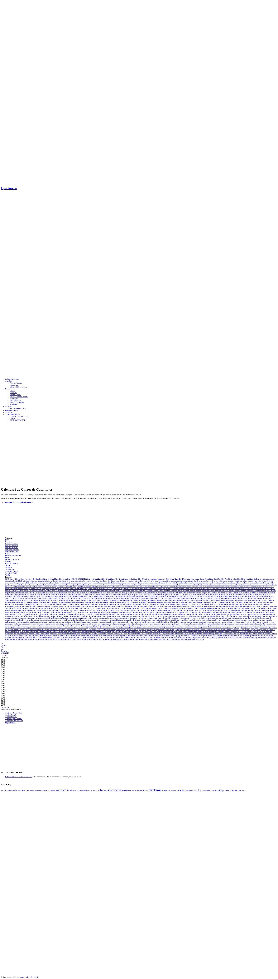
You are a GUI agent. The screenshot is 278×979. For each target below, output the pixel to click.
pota (12, 624)
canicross (102, 589)
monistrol (250, 614)
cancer (69, 589)
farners (203, 602)
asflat (36, 583)
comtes (194, 593)
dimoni (183, 598)
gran (230, 604)
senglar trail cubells (12, 630)
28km (121, 579)
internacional (24, 608)
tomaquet (262, 632)
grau (30, 606)
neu (145, 618)
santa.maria (166, 628)
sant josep (115, 628)
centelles (105, 591)
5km (215, 579)
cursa (146, 595)
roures (224, 626)
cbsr (68, 591)
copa (224, 593)
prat (20, 624)
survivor (56, 632)
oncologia (47, 620)
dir (187, 598)
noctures (176, 618)
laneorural (30, 610)
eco (23, 600)
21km (95, 579)
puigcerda (118, 624)
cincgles (273, 591)
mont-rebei (271, 614)
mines (123, 614)
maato (7, 612)
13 (49, 579)
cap (112, 589)
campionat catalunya (23, 589)
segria (255, 628)
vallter (150, 637)
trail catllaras (99, 634)
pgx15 (144, 622)
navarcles (81, 618)
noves (227, 618)
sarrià (208, 628)
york (198, 639)
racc (236, 624)
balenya (146, 583)
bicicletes (134, 585)
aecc (36, 581)
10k (33, 579)
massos (250, 612)
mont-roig (17, 616)
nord (200, 618)
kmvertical (143, 608)
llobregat (164, 610)
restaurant (40, 626)
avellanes (78, 583)
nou (216, 618)
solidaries (203, 630)
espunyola (62, 602)
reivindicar (18, 626)
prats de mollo (27, 624)
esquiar (78, 602)
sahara (34, 628)
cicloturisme (242, 591)
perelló (104, 622)
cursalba (102, 596)
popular (253, 622)
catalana (267, 589)
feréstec (246, 602)
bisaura (161, 585)
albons (89, 581)
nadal (48, 618)
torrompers (24, 634)
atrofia (68, 583)
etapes (124, 602)
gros (42, 606)
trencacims (65, 636)
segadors (235, 628)
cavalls (49, 591)
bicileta (140, 585)
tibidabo (224, 632)
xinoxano (169, 639)
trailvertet (245, 634)
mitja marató (158, 614)
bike (150, 585)
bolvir (205, 585)
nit (169, 618)
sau (216, 628)
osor (110, 620)
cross (119, 595)
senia (27, 630)
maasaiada (266, 610)
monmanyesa (258, 614)
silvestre (110, 630)
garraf (140, 604)
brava (260, 585)
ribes (68, 626)
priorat (91, 624)
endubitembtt (138, 600)
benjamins (59, 585)
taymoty (119, 632)
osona (106, 620)
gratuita (19, 606)
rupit (263, 626)
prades (16, 624)
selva (270, 628)
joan (89, 608)
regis (7, 626)
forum (70, 604)
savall (220, 628)
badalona (101, 583)
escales (229, 600)
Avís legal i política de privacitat (28, 977)
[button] (11, 709)
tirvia (242, 632)
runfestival (241, 626)
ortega (102, 620)
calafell (94, 587)
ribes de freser (75, 626)
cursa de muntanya (221, 595)
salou (49, 628)
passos (250, 620)
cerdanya (127, 591)
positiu (7, 624)
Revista (7, 389)
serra (56, 630)
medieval (29, 614)
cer (123, 591)
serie (48, 630)
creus (65, 595)
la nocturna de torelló (212, 608)
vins (78, 639)
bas (243, 583)
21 (92, 579)
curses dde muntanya (168, 596)
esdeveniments (242, 600)
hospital (161, 606)
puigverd (134, 624)
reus (48, 626)
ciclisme (193, 591)
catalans (272, 589)
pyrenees (145, 624)
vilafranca (14, 639)
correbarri (246, 593)
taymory (113, 632)
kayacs (124, 608)
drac (261, 598)
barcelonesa (204, 583)
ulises (210, 636)
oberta (245, 618)
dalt (69, 598)
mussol (23, 618)
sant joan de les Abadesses (102, 628)
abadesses (263, 579)
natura (71, 618)
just (120, 608)
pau (260, 620)
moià (179, 614)
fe (220, 602)
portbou (268, 622)
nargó (61, 618)
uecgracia (204, 636)
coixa (87, 593)
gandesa (123, 604)
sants (195, 628)
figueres (270, 602)
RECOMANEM (15, 400)
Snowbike (8, 567)
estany (94, 602)
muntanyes (267, 616)
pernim (114, 622)
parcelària (192, 620)
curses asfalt (144, 596)
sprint (15, 632)
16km (65, 579)
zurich (202, 639)
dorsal (69, 790)
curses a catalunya (133, 596)
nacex (38, 618)
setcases (82, 630)
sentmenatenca (41, 630)
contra (220, 593)
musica (12, 618)
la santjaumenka (255, 608)
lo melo (221, 610)
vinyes (86, 639)
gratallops (8, 606)
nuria (231, 618)
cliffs (56, 593)
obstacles (256, 618)
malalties (13, 612)
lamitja (24, 610)
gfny (194, 604)
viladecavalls (271, 637)
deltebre (109, 598)
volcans (101, 639)
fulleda (101, 604)
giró (197, 604)
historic (118, 606)
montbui (46, 616)
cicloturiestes (233, 591)
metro (88, 614)
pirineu (167, 622)
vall (96, 637)
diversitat (234, 598)
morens (185, 616)
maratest (40, 612)
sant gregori (89, 628)
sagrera (29, 628)
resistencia (33, 626)
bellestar (28, 585)
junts (117, 608)
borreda (230, 585)
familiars (189, 602)
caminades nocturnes (232, 587)
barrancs (220, 583)
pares (220, 620)
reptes (27, 626)
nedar (119, 618)
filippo (7, 604)
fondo (37, 604)
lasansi (44, 610)
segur (259, 628)
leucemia (69, 610)
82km (235, 579)
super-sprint (41, 632)
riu (106, 626)
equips (208, 600)
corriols (32, 595)
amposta (178, 581)
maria (110, 612)
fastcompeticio (214, 602)
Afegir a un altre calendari (14, 721)
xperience (178, 639)
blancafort (176, 585)
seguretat (264, 628)
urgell (50, 637)
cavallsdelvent (57, 591)
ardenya (261, 581)
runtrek (258, 626)
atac (53, 583)
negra (123, 618)
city (28, 593)
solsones (247, 630)
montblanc (39, 616)
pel (46, 622)
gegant (178, 604)
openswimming (73, 620)
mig (102, 614)
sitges (124, 630)
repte (23, 626)
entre (158, 600)
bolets (200, 585)
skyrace (142, 630)
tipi (228, 632)
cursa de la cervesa (182, 595)
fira (22, 604)
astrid (43, 583)
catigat (21, 591)
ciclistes (216, 591)
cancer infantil (77, 589)
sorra (267, 630)
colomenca (139, 593)
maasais (272, 610)
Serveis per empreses (12, 414)
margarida (104, 612)
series (52, 630)
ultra (232, 636)
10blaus (22, 579)
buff (36, 587)
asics (39, 583)
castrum (261, 589)
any (223, 581)
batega (267, 583)
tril (97, 636)
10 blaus (10, 579)
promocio (97, 624)
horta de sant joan (141, 606)
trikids (94, 636)
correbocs (253, 593)
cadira (89, 587)
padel (116, 620)
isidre (72, 608)
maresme (97, 612)
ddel (87, 598)
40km (167, 579)
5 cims (202, 579)
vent (181, 637)
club (59, 593)
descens (118, 598)
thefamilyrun (213, 632)
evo (128, 602)
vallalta (101, 637)
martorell (156, 612)
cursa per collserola (48, 596)
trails (232, 634)
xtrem (194, 639)
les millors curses (60, 610)
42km (172, 579)
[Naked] (139, 375)
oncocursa (40, 620)
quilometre (204, 624)
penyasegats (87, 622)
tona (271, 632)
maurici (15, 614)
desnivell (124, 598)
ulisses (214, 636)
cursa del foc (241, 595)
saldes (38, 628)
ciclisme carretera (202, 591)
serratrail (69, 630)
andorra (198, 581)
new (152, 618)
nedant (114, 618)
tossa (59, 634)
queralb (183, 624)
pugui (109, 624)
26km (116, 579)
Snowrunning (10, 569)
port (263, 622)
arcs (256, 581)
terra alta (156, 632)
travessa (274, 634)
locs (230, 610)
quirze (232, 624)
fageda (166, 602)
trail (85, 634)
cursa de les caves (195, 595)
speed (273, 630)
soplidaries (254, 630)
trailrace (203, 634)
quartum (169, 624)
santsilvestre (201, 628)
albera (84, 581)
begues (12, 585)
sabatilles (204, 790)
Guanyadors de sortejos (18, 408)
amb (149, 581)
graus (34, 606)
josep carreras (103, 608)
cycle (44, 598)
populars (259, 622)
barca (183, 583)
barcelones (196, 583)
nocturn (182, 618)
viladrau (8, 639)
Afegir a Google (10, 715)
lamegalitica (17, 610)
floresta (30, 604)
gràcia (220, 604)
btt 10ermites (17, 587)
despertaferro (145, 598)
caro (164, 589)
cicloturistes (259, 591)
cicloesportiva (224, 591)
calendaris (163, 587)
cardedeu (134, 589)
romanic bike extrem (188, 626)
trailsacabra (238, 634)
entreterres (180, 600)
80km (230, 579)
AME (153, 581)
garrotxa (163, 604)
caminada (213, 587)
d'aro (63, 598)
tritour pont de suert (160, 636)
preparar (73, 624)
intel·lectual (15, 608)
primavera (79, 624)
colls (105, 593)
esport (21, 602)
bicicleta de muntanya (123, 585)
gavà (168, 604)
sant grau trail (80, 628)
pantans (158, 620)
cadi (85, 587)
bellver (45, 585)
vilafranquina (23, 639)
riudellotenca (131, 626)
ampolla (172, 581)
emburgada (109, 600)
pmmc (209, 622)
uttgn (75, 637)
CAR (129, 589)
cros (107, 595)
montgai (52, 616)
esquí (74, 602)
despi (152, 598)
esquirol (84, 602)
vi (228, 637)
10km (37, 579)
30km (135, 579)
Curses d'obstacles (11, 546)
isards (65, 608)
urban (30, 637)
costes (55, 595)
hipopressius (110, 606)
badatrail (108, 583)
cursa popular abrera (76, 596)
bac (90, 583)
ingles (258, 606)
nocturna (188, 618)
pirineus (172, 622)
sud (31, 632)
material (137, 790)
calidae (169, 587)
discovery (209, 598)
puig (113, 624)
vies (253, 637)
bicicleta (113, 585)
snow (164, 630)
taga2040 (74, 632)
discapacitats (201, 598)
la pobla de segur (226, 608)
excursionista (134, 602)
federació (228, 602)
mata (254, 612)
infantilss (243, 606)
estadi (89, 602)
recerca (268, 624)
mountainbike (216, 616)
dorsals (74, 790)
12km (45, 579)
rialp (60, 626)
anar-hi (192, 581)
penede (50, 622)
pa (113, 620)
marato (52, 612)
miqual (127, 614)
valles (120, 637)
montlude (84, 616)
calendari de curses (142, 587)
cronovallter (97, 595)
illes (204, 606)
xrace (184, 639)
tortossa (43, 634)
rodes (167, 626)
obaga (240, 618)
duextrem (14, 600)
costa (51, 595)
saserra (212, 628)
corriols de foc (40, 595)
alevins (108, 581)
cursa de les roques (208, 595)
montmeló (98, 616)
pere (100, 622)
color (145, 593)
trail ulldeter (176, 634)
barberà (171, 583)
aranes (240, 581)
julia (109, 608)
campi (7, 589)
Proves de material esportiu (19, 397)
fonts (44, 604)
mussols (29, 618)
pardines (209, 620)
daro (77, 598)
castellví (255, 589)
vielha (245, 637)
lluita (205, 610)
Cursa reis (86, 596)
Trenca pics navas (46, 636)
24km (108, 579)
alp (129, 581)
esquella (69, 602)
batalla (262, 583)
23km (103, 579)
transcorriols (267, 634)
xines (161, 639)
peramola (95, 622)
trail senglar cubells (165, 634)
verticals (221, 637)
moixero (184, 614)
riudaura (124, 626)
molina (206, 614)
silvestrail (103, 630)
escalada (224, 600)
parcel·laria (185, 620)
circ (11, 593)
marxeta (199, 612)
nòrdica (205, 618)
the (199, 632)
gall (118, 604)
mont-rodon (9, 616)
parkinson (228, 620)
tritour (130, 636)
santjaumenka (189, 628)
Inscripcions (14, 385)
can (65, 589)
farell (199, 602)
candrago (85, 589)
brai (256, 585)
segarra (246, 628)
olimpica (21, 620)
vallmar (133, 637)
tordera (7, 634)
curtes (40, 598)
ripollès (102, 626)
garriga (149, 604)
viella (249, 637)
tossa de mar (65, 634)
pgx (140, 622)
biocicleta (155, 585)
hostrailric (186, 606)
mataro (267, 612)
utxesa (79, 637)
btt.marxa (25, 587)
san (55, 628)
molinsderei (218, 614)
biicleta (145, 585)
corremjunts (9, 595)
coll (95, 593)
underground (20, 637)
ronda (204, 626)
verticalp (214, 637)
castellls (232, 589)
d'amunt (49, 598)
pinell (154, 622)
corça (230, 593)
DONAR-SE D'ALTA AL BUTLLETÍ (18, 777)
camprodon (50, 589)
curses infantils (223, 596)
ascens (22, 583)
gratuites (25, 606)
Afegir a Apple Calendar (13, 719)
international (42, 608)
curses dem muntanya (210, 596)
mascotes (208, 612)
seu (86, 630)
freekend (87, 604)
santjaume (180, 628)
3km (148, 579)
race (239, 624)
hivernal (128, 606)
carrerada (169, 589)
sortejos (226, 790)
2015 (80, 579)
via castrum (236, 637)
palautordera (136, 620)
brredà (274, 585)
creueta (60, 595)
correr (27, 595)
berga (68, 585)
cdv (71, 591)
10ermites (28, 579)
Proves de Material (11, 410)
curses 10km (114, 596)
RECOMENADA (11, 563)
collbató (100, 593)
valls (146, 637)
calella (109, 587)
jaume (82, 608)
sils (99, 630)
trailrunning (210, 634)
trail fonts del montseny (112, 634)
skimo (134, 630)
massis (244, 612)
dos (258, 598)
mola (189, 614)
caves (64, 591)
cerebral (156, 591)
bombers (210, 585)
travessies (21, 636)
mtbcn (231, 616)
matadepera (260, 612)
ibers (191, 606)
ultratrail (271, 636)
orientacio (91, 620)
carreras (175, 589)
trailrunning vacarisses (222, 634)
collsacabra (111, 593)
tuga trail (181, 636)
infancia (226, 606)
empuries (123, 600)
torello (12, 634)
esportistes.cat (36, 602)
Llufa (201, 610)
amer (157, 581)
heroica (103, 606)
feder (223, 602)
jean (85, 608)
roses (220, 626)
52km (211, 579)
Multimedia (13, 404)
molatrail (194, 614)
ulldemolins (221, 636)
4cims (188, 579)
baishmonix (123, 583)
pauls (263, 620)
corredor (260, 593)
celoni (96, 591)
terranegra (168, 632)
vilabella (264, 637)
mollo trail (233, 614)
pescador (126, 622)
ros (214, 626)
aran (236, 581)
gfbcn (190, 604)
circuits (20, 593)
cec (78, 591)
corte (47, 595)
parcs (204, 620)
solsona (241, 630)
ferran (251, 602)
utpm (67, 637)
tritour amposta (137, 636)
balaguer (140, 583)
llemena (142, 610)
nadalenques (54, 618)
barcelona (188, 583)
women (152, 639)
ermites (218, 600)
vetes (226, 637)
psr (102, 624)
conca (199, 593)
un (14, 637)
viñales (74, 639)
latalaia (49, 610)
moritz (190, 616)
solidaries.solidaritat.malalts (216, 630)
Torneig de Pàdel (11, 573)
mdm (20, 614)
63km (219, 579)
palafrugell (128, 620)
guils (79, 606)
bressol (264, 585)
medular (55, 614)
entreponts (173, 600)
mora (180, 616)
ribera (64, 626)
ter (141, 632)
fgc (91, 790)
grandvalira (252, 604)
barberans (177, 583)
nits (172, 618)
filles (16, 604)
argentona (267, 581)
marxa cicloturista (178, 612)
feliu (237, 602)
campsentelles (59, 589)
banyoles (165, 583)
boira (196, 585)
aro (272, 581)
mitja (143, 614)
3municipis (154, 579)
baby (87, 583)
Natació (8, 561)
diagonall (177, 598)
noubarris (221, 618)
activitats (10, 790)
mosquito (195, 616)
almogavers (123, 581)
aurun (73, 583)
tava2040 (101, 632)
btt (12, 587)
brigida (269, 585)
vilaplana (48, 639)
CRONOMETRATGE (17, 420)
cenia (100, 591)
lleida (137, 610)
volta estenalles (122, 639)
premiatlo (58, 624)
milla (106, 614)
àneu (208, 581)
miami (92, 614)
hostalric (173, 606)
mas (203, 612)
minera (118, 614)
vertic (204, 637)
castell (203, 589)
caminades (221, 587)
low (249, 610)
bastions (257, 583)
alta (136, 581)
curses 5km (123, 596)
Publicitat (13, 418)
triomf (125, 636)
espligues (8, 602)
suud (60, 632)
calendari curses (130, 587)
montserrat (161, 616)
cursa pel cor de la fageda (32, 596)
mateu (272, 612)
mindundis (112, 614)
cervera (168, 591)
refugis (273, 624)
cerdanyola (135, 591)
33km (139, 579)
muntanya (259, 616)
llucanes (191, 610)
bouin (252, 585)
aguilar (45, 581)
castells (249, 589)
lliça (156, 610)
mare (88, 612)
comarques (171, 593)
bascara (247, 583)
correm (272, 593)
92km (251, 579)
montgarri (59, 616)
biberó (101, 585)
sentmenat (32, 630)
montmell (91, 616)
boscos (238, 585)
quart (164, 624)
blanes (182, 585)
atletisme (63, 583)
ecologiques (48, 600)
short (90, 630)
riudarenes (110, 626)
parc (179, 620)
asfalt (32, 583)
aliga (117, 581)
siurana (129, 630)
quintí (222, 624)
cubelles (124, 595)
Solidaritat (8, 412)
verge (200, 637)
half (99, 606)
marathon (46, 612)
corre (241, 593)
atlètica (57, 583)
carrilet (187, 589)
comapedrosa (162, 593)
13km (52, 579)
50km (207, 579)
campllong (42, 589)
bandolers (158, 583)
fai (170, 602)
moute (223, 616)
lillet (77, 610)
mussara (18, 618)
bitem (171, 585)
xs (187, 639)
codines (82, 593)
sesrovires (75, 630)
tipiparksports (235, 632)
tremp (33, 636)
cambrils (183, 587)
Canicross (8, 542)
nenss (135, 618)
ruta (270, 626)
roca (147, 626)
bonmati (224, 585)
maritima (115, 612)
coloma (132, 593)
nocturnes (195, 618)
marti (145, 612)
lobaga (226, 610)
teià (123, 632)
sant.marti (147, 628)
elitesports (72, 600)
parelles (215, 620)
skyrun (147, 630)
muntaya (274, 616)
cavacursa (36, 591)
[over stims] (139, 975)
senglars (22, 630)
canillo (108, 589)
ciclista (210, 591)
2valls (131, 579)
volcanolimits (94, 639)
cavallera (43, 591)
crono (80, 595)
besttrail (86, 585)
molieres (201, 614)
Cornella (236, 593)
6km (223, 579)
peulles (136, 622)
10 (6, 579)
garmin (135, 604)
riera (90, 626)
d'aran (58, 598)
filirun (12, 604)
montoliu (126, 616)
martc (141, 612)
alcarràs (94, 581)
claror (42, 593)
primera (86, 624)
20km (88, 579)
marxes (193, 612)
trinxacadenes (108, 636)
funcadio (107, 604)
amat (145, 581)
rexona (52, 626)
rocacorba (152, 626)
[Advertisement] (139, 438)
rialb (57, 626)
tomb (268, 632)
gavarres (173, 604)
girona (201, 604)
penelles (80, 622)
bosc (234, 585)
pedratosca (35, 622)
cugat (134, 595)
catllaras (27, 591)
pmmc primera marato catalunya (222, 622)
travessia (15, 636)
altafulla (141, 581)
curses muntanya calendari (238, 596)
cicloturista (251, 591)
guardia (64, 606)
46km (184, 579)
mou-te (201, 616)
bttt (33, 587)
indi (213, 606)
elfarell (63, 600)
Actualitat (8, 381)
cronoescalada (88, 595)
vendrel (171, 637)
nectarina (102, 618)
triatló (89, 636)
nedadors (108, 618)
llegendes (131, 610)
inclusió (209, 606)
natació (66, 618)
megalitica (61, 614)
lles (149, 610)
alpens (132, 581)
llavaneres (118, 610)
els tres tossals (92, 600)
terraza (180, 632)
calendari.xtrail (154, 587)
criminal (70, 595)
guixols (95, 606)
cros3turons (113, 595)
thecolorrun (204, 632)
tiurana (249, 632)
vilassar (55, 639)
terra (151, 632)
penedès (56, 622)
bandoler (152, 583)
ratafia (259, 624)
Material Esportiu (15, 395)
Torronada (32, 634)
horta (133, 606)
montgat (66, 616)
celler (91, 591)
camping (13, 589)
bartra (239, 583)
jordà (93, 608)
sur (47, 632)
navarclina (89, 618)
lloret (175, 610)
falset (173, 602)
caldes (104, 587)
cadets (81, 587)
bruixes (8, 587)
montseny (154, 616)
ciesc (265, 591)
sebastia (229, 628)
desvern (157, 598)
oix (260, 618)
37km (144, 579)
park (223, 620)
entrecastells (164, 600)
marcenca (82, 612)
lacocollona (273, 608)
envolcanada (195, 600)
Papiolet (169, 620)
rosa (216, 626)
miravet (138, 614)
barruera (234, 583)
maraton (58, 612)
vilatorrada (61, 639)
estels (103, 602)
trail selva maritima (135, 634)
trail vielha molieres (188, 634)
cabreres (62, 587)
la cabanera (190, 608)
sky (138, 630)
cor (227, 593)
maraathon (33, 612)
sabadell (13, 628)
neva (148, 618)
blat (186, 585)
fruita (97, 604)
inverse (56, 608)
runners (247, 626)
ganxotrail (129, 604)
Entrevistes (13, 393)
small (160, 630)
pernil (109, 622)
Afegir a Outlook (11, 717)
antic (220, 581)
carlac (151, 589)
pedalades (8, 622)
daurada (82, 598)
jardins (77, 608)
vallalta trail (108, 637)
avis (83, 583)
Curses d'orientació (11, 548)
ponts (248, 622)
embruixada (101, 600)
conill (210, 593)
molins (211, 614)
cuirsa (138, 595)
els (77, 600)
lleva (153, 610)
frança (77, 604)
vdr (166, 637)
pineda (149, 622)
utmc (59, 637)
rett (45, 626)
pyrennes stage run (155, 624)
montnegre (105, 616)
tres (79, 636)
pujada (139, 624)
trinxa (101, 636)
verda (185, 637)
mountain (207, 616)
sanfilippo (60, 628)
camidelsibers (200, 587)
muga (235, 616)
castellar (209, 589)
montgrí (71, 616)
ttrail (173, 636)
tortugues (49, 634)
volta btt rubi (112, 639)
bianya (96, 585)
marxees (188, 612)
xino (164, 639)
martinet (150, 612)
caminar (242, 587)
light (74, 610)
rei (10, 626)
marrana (136, 612)
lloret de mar (181, 610)
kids (128, 608)
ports (272, 622)
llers (146, 610)
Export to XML (10, 723)
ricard (86, 626)
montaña (24, 616)
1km (69, 579)
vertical (208, 637)
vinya (82, 639)
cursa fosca (263, 595)
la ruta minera (244, 608)
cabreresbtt (69, 587)
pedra (14, 622)
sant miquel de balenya (127, 628)
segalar (240, 628)
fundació (113, 604)
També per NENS (11, 571)
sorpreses (261, 630)
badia (113, 583)
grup (46, 606)
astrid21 (48, 583)
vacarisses (91, 637)
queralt (194, 624)
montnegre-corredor (116, 616)
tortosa (38, 634)
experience (143, 602)
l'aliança (161, 608)
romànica (198, 626)
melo (67, 614)
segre (251, 628)
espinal (271, 600)
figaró (265, 602)
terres (185, 632)
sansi (66, 628)
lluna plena (214, 610)
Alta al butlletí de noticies (18, 387)
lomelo (234, 610)
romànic (178, 626)
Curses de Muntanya (12, 550)
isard (61, 608)
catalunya (15, 591)
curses (108, 596)
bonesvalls (217, 585)
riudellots (139, 626)
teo (138, 632)
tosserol (78, 634)
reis (12, 626)
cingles (7, 593)
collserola (118, 593)
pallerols (148, 620)
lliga (159, 610)
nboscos (96, 618)
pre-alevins (36, 624)
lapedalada (38, 610)
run (236, 626)
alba (80, 581)
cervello (162, 591)
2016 (84, 579)
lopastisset (244, 610)
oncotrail (54, 620)
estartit (98, 602)
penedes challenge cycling (68, 622)
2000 (72, 579)
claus (52, 593)
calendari (121, 587)
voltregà (131, 639)
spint (7, 632)
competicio (179, 593)
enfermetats (152, 600)
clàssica (47, 593)
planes (184, 622)
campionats (35, 589)
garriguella (156, 604)
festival (260, 602)
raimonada (245, 624)
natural (75, 618)
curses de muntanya (196, 596)
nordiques (211, 618)
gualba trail (52, 606)
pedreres (42, 622)
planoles (190, 622)
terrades (162, 632)
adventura (23, 581)
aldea (99, 581)
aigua (50, 581)
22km (99, 579)
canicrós (96, 589)
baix (129, 583)
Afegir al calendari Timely (14, 713)
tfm (196, 632)
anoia (212, 581)
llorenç (170, 610)
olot (35, 620)
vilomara (68, 639)
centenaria (112, 591)
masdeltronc (216, 612)
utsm (71, 637)
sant (73, 628)
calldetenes (176, 587)
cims (269, 591)
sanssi (70, 628)
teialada (128, 632)
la (178, 608)
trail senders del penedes (150, 634)
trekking (28, 636)
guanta (58, 606)
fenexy (241, 602)
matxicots (8, 614)
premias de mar (50, 624)
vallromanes (140, 637)
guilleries (73, 606)
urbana (35, 637)
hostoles (179, 606)
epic (204, 600)
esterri (107, 602)
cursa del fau (232, 595)
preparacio (66, 624)
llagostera (99, 610)
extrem (161, 602)
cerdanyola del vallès (146, 591)
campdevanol (269, 587)
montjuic (77, 616)
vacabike (85, 637)
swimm (65, 632)
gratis (14, 606)
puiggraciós (126, 624)
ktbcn (149, 608)
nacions (43, 618)
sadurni (23, 628)
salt (52, 628)
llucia (196, 610)
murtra (7, 618)
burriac (40, 587)
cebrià (74, 591)
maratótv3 (70, 612)
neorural (141, 618)
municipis (248, 616)
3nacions (161, 579)
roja (173, 626)
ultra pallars (238, 636)
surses (50, 632)
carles (155, 589)
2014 (76, 579)
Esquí (7, 557)
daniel (73, 598)
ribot (82, 626)
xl (174, 639)
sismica (119, 630)
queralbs (189, 624)
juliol (113, 608)
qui (198, 624)
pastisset (255, 620)
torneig (17, 634)
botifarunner (245, 585)
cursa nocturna (18, 596)
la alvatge (182, 608)
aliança (113, 581)
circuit (15, 593)
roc (144, 626)
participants (236, 620)
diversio (228, 598)
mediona (41, 614)
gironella (207, 604)
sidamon (95, 630)
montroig (140, 616)
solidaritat (235, 630)
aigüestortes (64, 581)
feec (233, 602)
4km (192, 579)
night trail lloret (163, 618)
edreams (56, 600)
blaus (190, 585)
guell (68, 606)
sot (270, 630)
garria (144, 604)
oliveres (27, 620)
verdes (189, 637)
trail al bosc (91, 634)
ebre (20, 600)
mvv (34, 618)
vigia (256, 637)
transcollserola (258, 634)
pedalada (269, 620)
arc (253, 581)
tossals (72, 634)
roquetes (209, 626)
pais (119, 620)
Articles (12, 391)
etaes (120, 602)
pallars (143, 620)
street (28, 632)
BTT (7, 540)
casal (192, 589)
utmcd (63, 637)
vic (241, 637)
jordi (96, 608)
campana (254, 587)
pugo (105, 624)
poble (240, 622)
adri (18, 581)
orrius (97, 620)
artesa (7, 583)
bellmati (34, 585)
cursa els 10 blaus (252, 595)
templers (134, 632)
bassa (252, 583)
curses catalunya (155, 596)
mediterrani (48, 614)
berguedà (74, 585)
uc (197, 636)
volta (106, 639)
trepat (71, 636)
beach (7, 585)
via (230, 637)
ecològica (40, 600)
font (41, 604)
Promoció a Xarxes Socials (19, 416)
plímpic (204, 622)
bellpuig (40, 585)
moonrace (174, 616)
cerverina (174, 591)
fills (19, 604)
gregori (38, 606)
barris (229, 583)
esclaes (234, 600)
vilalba (36, 639)
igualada (200, 606)
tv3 (190, 636)
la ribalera (235, 608)
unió (26, 637)
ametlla (161, 581)
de (90, 598)
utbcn (55, 637)
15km (60, 579)
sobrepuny (179, 630)
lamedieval (9, 610)
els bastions (82, 600)
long (239, 610)
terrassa (175, 632)
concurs (49, 790)
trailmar (197, 634)
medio (35, 614)
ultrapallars (265, 636)
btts (30, 587)
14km (56, 579)
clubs (63, 593)
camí (193, 587)
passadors (244, 620)
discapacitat (192, 598)
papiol (163, 620)
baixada (134, 583)
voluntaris (146, 639)
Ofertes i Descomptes (17, 402)
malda (23, 612)
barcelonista (213, 583)
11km (41, 579)
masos (233, 612)
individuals (219, 606)
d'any (54, 598)
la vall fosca (265, 608)
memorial (72, 614)
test (193, 632)
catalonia (8, 591)
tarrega (95, 632)
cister (25, 593)
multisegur (241, 616)
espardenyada (257, 600)
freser (92, 604)
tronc (169, 636)
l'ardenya (167, 608)
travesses (8, 636)
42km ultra (178, 579)
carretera (181, 589)
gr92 (216, 604)
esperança (265, 600)
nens (131, 618)
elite (67, 600)
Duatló (7, 553)
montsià (168, 616)
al (78, 581)
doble (240, 598)
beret (64, 585)
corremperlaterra (19, 595)
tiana (219, 632)
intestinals (50, 608)
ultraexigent (256, 636)
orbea (81, 620)
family (195, 602)
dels (94, 598)
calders (99, 587)
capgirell (124, 589)
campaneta (261, 587)
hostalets (167, 606)
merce (83, 614)
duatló (269, 598)
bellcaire (22, 585)
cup (142, 595)
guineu (89, 606)
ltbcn (253, 610)
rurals (267, 626)
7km (226, 579)
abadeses (256, 579)
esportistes (27, 602)
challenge (186, 591)
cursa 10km (152, 595)
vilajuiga (31, 639)
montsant (147, 616)
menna (78, 614)
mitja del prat (149, 614)
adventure (30, 581)
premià (42, 624)
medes (24, 614)
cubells (129, 595)
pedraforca (20, 622)
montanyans (31, 616)
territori (189, 632)
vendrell (177, 637)
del (92, 598)
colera (92, 593)
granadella (244, 604)
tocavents (255, 632)
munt (254, 616)
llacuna (93, 610)
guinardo (84, 606)
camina (207, 587)
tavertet (107, 632)
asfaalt (27, 583)
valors (163, 637)
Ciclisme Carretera (11, 544)
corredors (266, 593)
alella (103, 581)
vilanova (42, 639)
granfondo (259, 604)
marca (76, 612)
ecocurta (27, 600)
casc (195, 589)
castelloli (243, 589)
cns (66, 593)
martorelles (163, 612)
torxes (55, 634)
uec (199, 636)
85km (243, 579)
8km (247, 579)
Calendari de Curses (12, 379)
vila (259, 637)
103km (16, 579)
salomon (44, 628)
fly (34, 604)
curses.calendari (19, 598)
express (149, 602)
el (59, 600)
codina (77, 593)
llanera (112, 610)
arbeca (245, 581)
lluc (187, 610)
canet (91, 589)
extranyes (155, 602)
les (53, 610)
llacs (88, 610)
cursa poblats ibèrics (62, 596)
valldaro (115, 637)
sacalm (18, 628)
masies (222, 612)
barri (225, 583)
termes (147, 632)
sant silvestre (139, 628)
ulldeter (228, 636)
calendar (115, 587)
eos (201, 600)
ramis (251, 624)
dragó (265, 598)
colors (149, 593)
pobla (236, 622)
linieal (81, 610)
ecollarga (34, 600)
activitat (14, 581)
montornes (133, 616)
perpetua (120, 622)
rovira (229, 626)
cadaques (76, 587)
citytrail (33, 593)
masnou (228, 612)
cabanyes (55, 587)
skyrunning (154, 630)
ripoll (97, 626)
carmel (160, 589)
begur (17, 585)
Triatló (7, 575)
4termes (197, 579)
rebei (264, 624)
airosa (71, 581)
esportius (50, 602)
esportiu (44, 602)
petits (132, 622)
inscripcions (264, 606)
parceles (199, 620)
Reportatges (14, 399)
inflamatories (251, 606)
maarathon (258, 610)
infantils (237, 606)
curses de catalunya (182, 596)
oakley (235, 618)
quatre (178, 624)
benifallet (51, 585)
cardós (146, 589)
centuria (119, 591)
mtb (227, 616)
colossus (154, 593)
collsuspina (126, 593)
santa (153, 628)
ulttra (11, 637)
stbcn (24, 632)
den (113, 598)
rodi (170, 626)
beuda (91, 585)
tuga (176, 636)
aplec (227, 581)
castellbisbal (216, 589)
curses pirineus (264, 596)
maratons (64, 612)
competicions (187, 593)
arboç (250, 581)
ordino (85, 620)
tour (82, 634)
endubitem (130, 600)
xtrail (190, 639)
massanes (239, 612)
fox (73, 604)
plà (181, 622)
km (138, 608)
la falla (196, 608)
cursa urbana (94, 596)
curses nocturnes (253, 596)
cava (31, 591)
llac (85, 610)
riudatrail (117, 626)
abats (269, 579)
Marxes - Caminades (12, 559)
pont (244, 622)
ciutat (38, 593)
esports (56, 602)
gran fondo (236, 604)
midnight (98, 614)
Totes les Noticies (16, 383)
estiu (116, 602)
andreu (203, 581)
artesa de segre (15, 583)
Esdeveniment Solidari (13, 555)
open (60, 620)
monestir (244, 614)
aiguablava (56, 581)
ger (186, 604)
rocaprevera (160, 626)
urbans (45, 637)
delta (98, 598)
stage (20, 632)
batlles (272, 583)
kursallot (154, 608)
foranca (58, 604)
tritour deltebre (148, 636)
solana (185, 630)
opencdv (65, 620)
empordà (116, 600)
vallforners (126, 637)
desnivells (131, 598)
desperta (138, 598)
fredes (81, 604)
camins (248, 587)
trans (251, 634)
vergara (195, 637)
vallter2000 (157, 637)
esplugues (15, 602)
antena (216, 581)
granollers (266, 604)
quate (174, 624)
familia (178, 602)
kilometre (133, 608)
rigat (93, 626)
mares (92, 612)
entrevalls (187, 600)
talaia (80, 632)
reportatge (188, 790)
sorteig (219, 790)
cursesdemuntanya (31, 598)
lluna (208, 610)
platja (195, 622)
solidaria (197, 630)
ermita (213, 600)
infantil (231, 606)
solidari (191, 630)
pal (122, 620)
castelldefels (224, 589)
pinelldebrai (160, 622)
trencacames (57, 636)
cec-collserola (84, 591)
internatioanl (33, 608)
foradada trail (51, 604)
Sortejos (8, 406)
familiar (183, 602)
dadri (66, 598)
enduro (145, 600)
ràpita (255, 624)
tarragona (89, 632)
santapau (173, 628)
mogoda (174, 614)
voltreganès (138, 639)
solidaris (229, 630)
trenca (37, 636)
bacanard (95, 583)
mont (265, 614)
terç (143, 632)
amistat (166, 581)
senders (274, 628)
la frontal (202, 608)
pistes (177, 622)
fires (25, 604)
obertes (250, 618)
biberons (106, 585)
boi (193, 585)
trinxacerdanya (118, 636)
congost (205, 593)
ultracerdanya (247, 636)
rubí (233, 626)
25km (112, 579)
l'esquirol (173, 608)
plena (199, 622)
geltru (183, 604)
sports (11, 632)
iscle (68, 608)
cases (199, 589)
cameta (189, 587)
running (253, 626)
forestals (64, 604)
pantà (154, 620)
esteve (112, 602)
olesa (264, 618)
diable (165, 598)
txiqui (194, 636)
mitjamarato (167, 614)
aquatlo (232, 581)
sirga (115, 630)
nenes (127, 618)
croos (103, 595)
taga (69, 632)
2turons (126, 579)
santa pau (158, 628)
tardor (84, 632)
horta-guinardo (153, 606)
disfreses (216, 598)
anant (188, 581)
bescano (80, 585)
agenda (40, 581)
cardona (141, 589)
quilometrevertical (214, 624)
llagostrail (106, 610)
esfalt (250, 600)
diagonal (171, 598)
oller (32, 620)
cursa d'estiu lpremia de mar (166, 595)
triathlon (84, 636)
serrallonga (62, 630)
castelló (237, 589)
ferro (255, 602)
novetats (171, 790)
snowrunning (171, 630)
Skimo (7, 565)
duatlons (8, 600)
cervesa (180, 591)
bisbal (166, 585)
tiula (245, 632)
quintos (227, 624)
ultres (7, 637)
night (156, 618)
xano (157, 639)
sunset (34, 632)
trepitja (75, 636)
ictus (195, 606)
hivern (123, 606)
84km (239, 579)
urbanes (40, 637)
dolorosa (245, 598)
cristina (75, 595)
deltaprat (103, 598)
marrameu (129, 612)
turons (186, 636)
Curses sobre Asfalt (11, 552)
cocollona (71, 593)
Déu (161, 598)
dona (250, 598)
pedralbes (27, 622)
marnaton (122, 612)
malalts (18, 612)
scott (224, 628)
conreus (215, 593)
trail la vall (124, 634)
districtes (222, 598)
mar (27, 612)
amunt (183, 581)
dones (254, 598)
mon (239, 614)
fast (207, 602)
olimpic (15, 620)
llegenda (125, 610)
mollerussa (226, 614)
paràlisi (174, 620)
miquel (132, 614)
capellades (117, 589)
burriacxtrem (47, 587)
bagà (117, 583)
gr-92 (212, 604)
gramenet (225, 604)
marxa (169, 612)
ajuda (75, 581)
